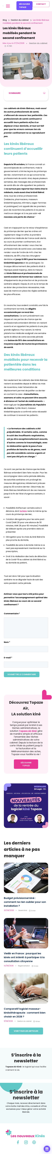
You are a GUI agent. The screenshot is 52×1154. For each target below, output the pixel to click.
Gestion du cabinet (24, 1021)
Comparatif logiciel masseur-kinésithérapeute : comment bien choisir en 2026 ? (24, 1012)
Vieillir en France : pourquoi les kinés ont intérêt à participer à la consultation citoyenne (24, 957)
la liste (23, 511)
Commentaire (12, 613)
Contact (41, 4)
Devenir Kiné (22, 910)
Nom (7, 642)
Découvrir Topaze (24, 6)
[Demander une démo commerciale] (47, 1149)
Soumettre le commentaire (21, 674)
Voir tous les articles (26, 1031)
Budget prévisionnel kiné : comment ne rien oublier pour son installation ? (25, 902)
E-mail (8, 657)
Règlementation (24, 966)
